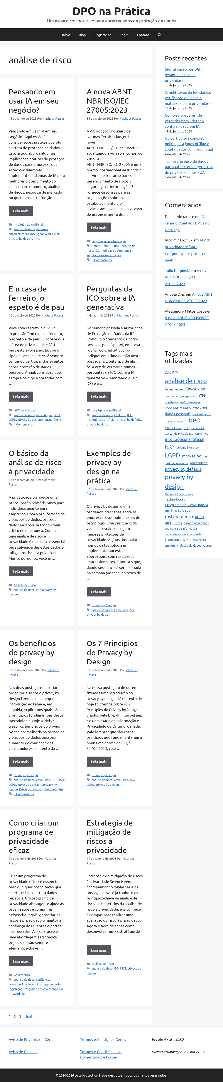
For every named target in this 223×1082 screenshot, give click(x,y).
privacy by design (20, 238)
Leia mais (21, 210)
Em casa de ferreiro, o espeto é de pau (36, 297)
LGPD (12, 419)
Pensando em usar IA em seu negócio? (34, 100)
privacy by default (129, 419)
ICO (129, 415)
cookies (37, 984)
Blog (82, 35)
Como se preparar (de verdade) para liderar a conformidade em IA (184, 120)
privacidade (199, 463)
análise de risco (24, 229)
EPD (186, 428)
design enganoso (176, 421)
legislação (15, 989)
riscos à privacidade (196, 523)
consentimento (178, 407)
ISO (97, 250)
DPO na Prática (112, 11)
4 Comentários (24, 424)
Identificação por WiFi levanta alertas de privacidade (183, 74)
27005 (106, 246)
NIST (123, 968)
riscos (178, 523)
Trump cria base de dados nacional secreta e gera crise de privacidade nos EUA (189, 166)
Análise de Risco (25, 585)
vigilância (170, 545)
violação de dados (189, 545)
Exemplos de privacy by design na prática (109, 467)
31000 (116, 246)
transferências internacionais (183, 534)
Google (199, 433)
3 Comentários (102, 260)
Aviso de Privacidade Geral (31, 1039)
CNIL (54, 780)
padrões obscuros (176, 463)
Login (124, 35)
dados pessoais (178, 413)
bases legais (44, 415)
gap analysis (52, 984)
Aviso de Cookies (23, 1051)
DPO (57, 415)
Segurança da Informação (109, 241)
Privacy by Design (104, 605)
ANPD (171, 372)
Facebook (197, 428)
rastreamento (179, 516)
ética (207, 545)
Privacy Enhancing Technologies (41, 789)
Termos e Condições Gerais (103, 1039)
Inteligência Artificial (28, 224)
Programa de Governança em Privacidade (186, 507)
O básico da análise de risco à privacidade (35, 462)
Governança (22, 974)
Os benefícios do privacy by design (32, 652)
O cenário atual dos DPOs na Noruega (187, 223)
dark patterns (202, 414)
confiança (42, 979)
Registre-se (103, 35)
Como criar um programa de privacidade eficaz (34, 836)
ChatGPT (120, 415)
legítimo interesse (187, 447)
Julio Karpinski (177, 270)
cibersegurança (186, 396)
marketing (191, 455)
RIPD (37, 238)
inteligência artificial (44, 234)
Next (30, 1016)
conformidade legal (190, 402)
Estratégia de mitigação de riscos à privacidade (110, 836)
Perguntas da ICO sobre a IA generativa (111, 297)
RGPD (199, 516)
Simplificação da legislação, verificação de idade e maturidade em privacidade (188, 98)
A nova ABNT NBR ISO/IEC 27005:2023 (109, 100)
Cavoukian (121, 610)
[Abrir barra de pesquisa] (160, 34)
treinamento (198, 539)
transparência (51, 419)
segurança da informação (104, 255)
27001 (96, 246)
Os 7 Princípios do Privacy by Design (112, 652)
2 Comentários (24, 794)
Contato (143, 35)
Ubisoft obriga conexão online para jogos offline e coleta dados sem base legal (189, 143)
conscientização (20, 984)
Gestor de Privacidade (179, 433)
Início (66, 35)
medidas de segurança (116, 250)
